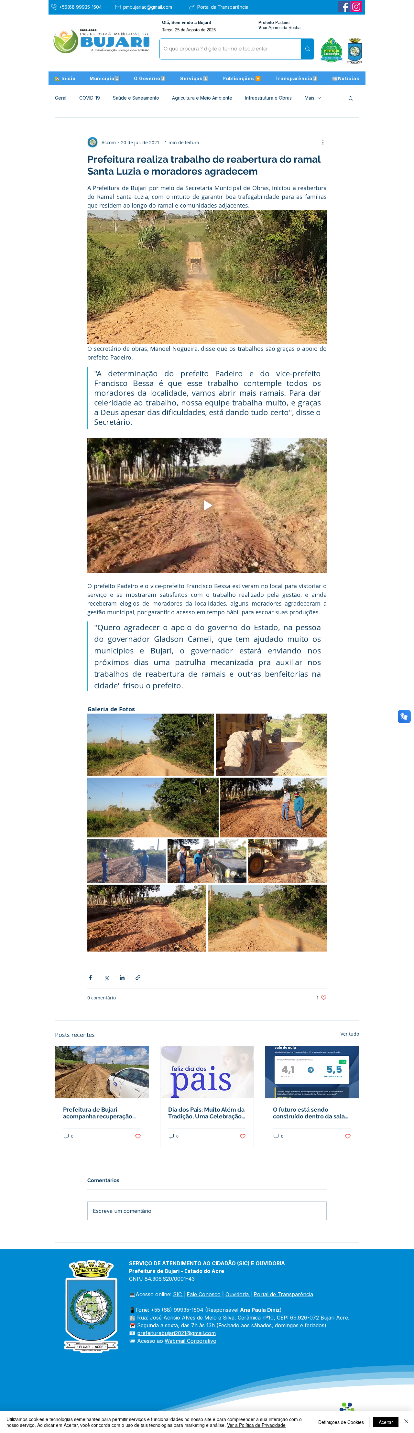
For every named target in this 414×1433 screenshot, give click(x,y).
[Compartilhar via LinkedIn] (122, 978)
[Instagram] (356, 6)
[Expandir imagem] (150, 745)
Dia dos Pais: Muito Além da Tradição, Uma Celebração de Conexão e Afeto (206, 1113)
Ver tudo (350, 1034)
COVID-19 (89, 98)
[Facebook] (344, 6)
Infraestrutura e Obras (268, 98)
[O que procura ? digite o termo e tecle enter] (307, 49)
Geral (60, 98)
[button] (105, 78)
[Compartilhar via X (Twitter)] (106, 978)
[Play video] (207, 505)
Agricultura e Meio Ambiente (202, 98)
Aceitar (386, 1422)
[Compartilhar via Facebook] (90, 978)
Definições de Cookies (341, 1422)
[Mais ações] (323, 142)
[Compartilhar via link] (138, 978)
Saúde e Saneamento (136, 98)
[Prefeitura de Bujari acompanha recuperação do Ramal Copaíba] (102, 1072)
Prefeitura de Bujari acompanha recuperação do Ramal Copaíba (97, 1113)
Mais (309, 98)
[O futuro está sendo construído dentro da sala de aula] (312, 1072)
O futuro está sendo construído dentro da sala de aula (309, 1113)
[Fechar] (406, 1422)
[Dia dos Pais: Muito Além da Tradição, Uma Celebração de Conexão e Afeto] (207, 1072)
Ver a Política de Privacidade (256, 1425)
